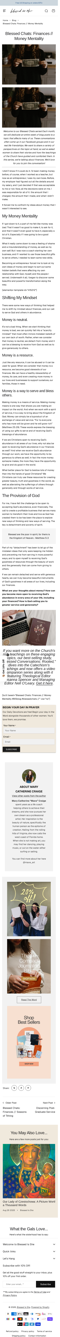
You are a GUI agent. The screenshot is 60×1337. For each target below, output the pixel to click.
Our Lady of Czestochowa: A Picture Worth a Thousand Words (25, 1201)
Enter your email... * (15, 1282)
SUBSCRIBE (11, 749)
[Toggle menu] (4, 11)
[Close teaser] (7, 655)
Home (5, 20)
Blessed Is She (23, 1305)
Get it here (44, 683)
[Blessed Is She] (21, 10)
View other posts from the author (29, 795)
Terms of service (44, 1329)
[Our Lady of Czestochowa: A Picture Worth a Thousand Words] (29, 1170)
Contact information (37, 1333)
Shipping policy (19, 1333)
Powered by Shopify (40, 1305)
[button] (3, 668)
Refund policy (12, 1329)
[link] (14, 1088)
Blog (14, 20)
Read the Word (29, 999)
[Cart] (53, 11)
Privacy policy (27, 1329)
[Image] (29, 909)
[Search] (46, 11)
